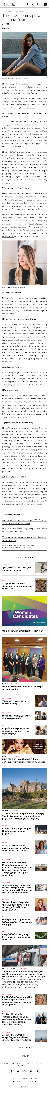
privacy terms (18, 1081)
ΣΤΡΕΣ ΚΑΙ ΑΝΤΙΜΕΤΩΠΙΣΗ (27, 545)
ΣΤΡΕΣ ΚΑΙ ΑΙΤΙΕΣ (12, 545)
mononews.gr (31, 1081)
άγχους (18, 86)
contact (25, 1078)
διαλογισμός (8, 236)
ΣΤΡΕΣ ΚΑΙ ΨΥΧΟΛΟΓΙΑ (25, 547)
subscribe (34, 1078)
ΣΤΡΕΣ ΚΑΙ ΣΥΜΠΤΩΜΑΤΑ (10, 547)
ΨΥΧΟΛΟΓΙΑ (7, 11)
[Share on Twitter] (32, 5)
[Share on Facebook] (27, 5)
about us (15, 1078)
